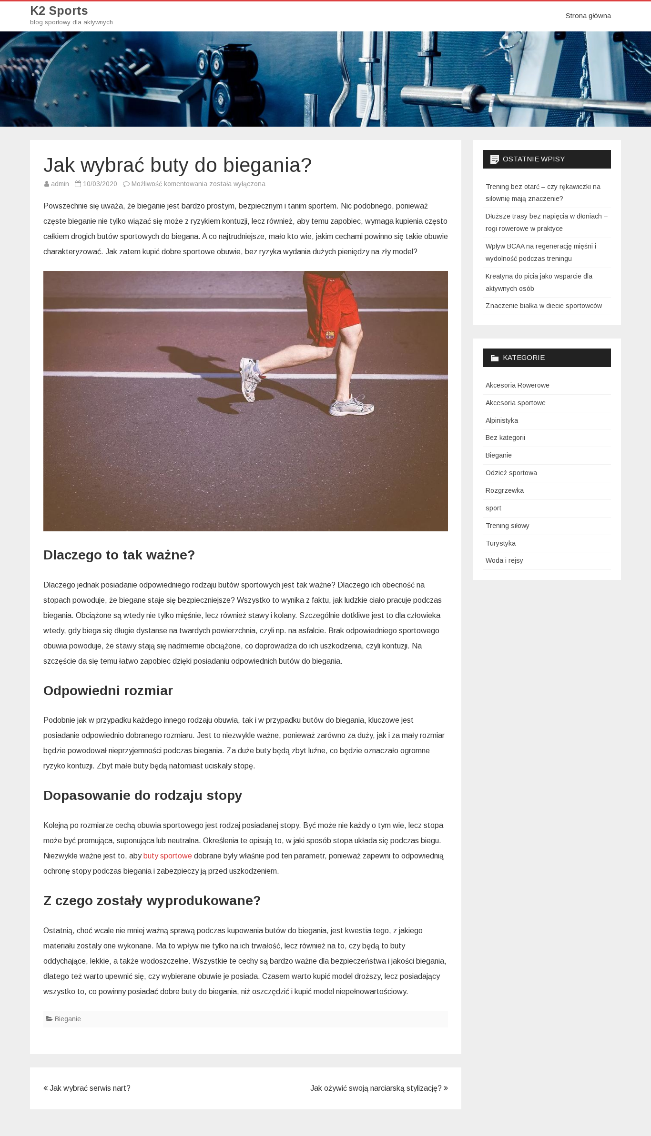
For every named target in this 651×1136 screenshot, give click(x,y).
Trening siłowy (507, 525)
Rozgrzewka (505, 490)
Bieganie (68, 1019)
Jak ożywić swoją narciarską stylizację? (377, 1088)
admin (60, 184)
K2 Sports (59, 11)
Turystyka (501, 543)
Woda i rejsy (504, 560)
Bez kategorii (505, 437)
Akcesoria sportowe (516, 403)
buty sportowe (167, 856)
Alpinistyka (502, 420)
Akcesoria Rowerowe (517, 385)
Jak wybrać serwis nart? (89, 1088)
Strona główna (588, 15)
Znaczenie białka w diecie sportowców (544, 305)
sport (493, 508)
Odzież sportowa (511, 473)
